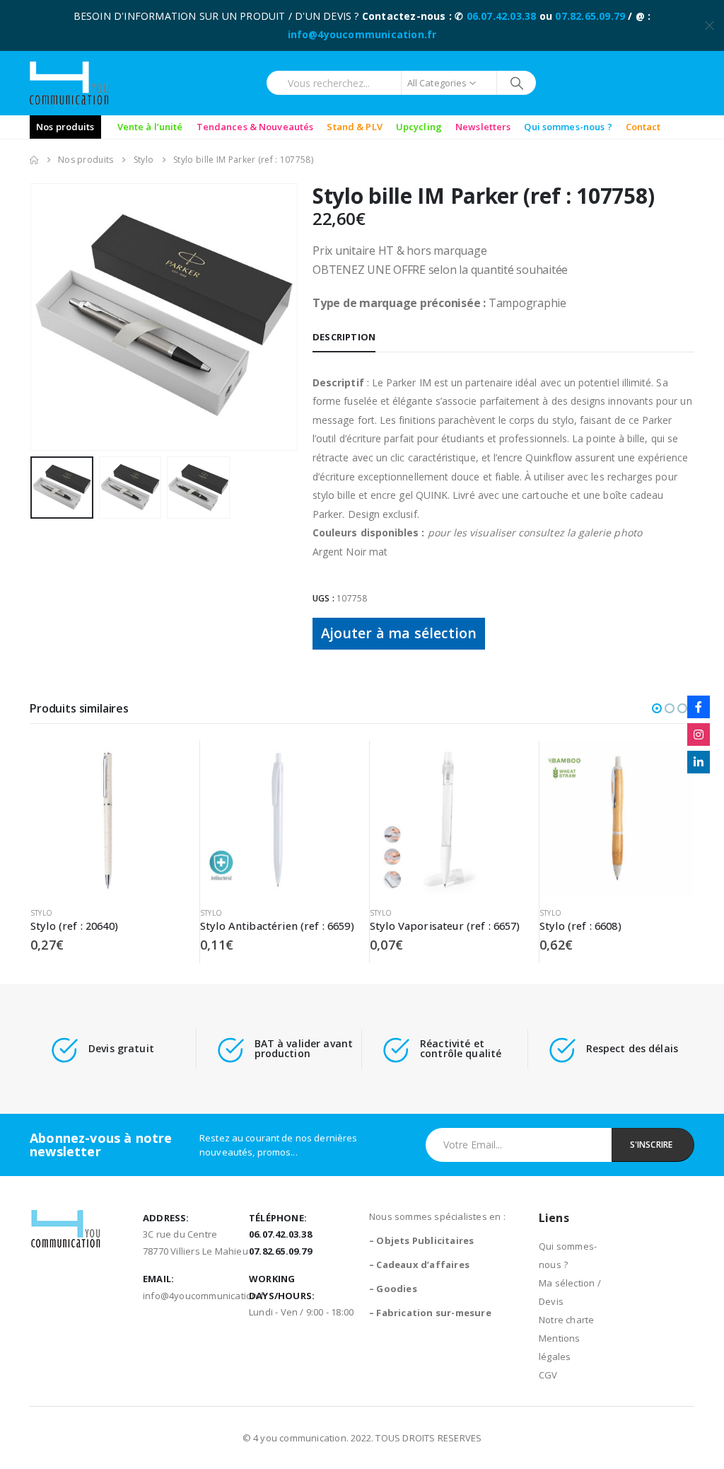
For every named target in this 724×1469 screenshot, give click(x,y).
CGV (548, 1375)
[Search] (516, 83)
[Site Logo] (69, 83)
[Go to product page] (107, 818)
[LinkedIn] (698, 762)
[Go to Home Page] (34, 160)
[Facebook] (698, 707)
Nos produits (65, 126)
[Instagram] (698, 734)
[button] (33, 317)
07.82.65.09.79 (590, 16)
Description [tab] (344, 336)
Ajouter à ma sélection (399, 633)
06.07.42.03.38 (502, 16)
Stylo (41, 913)
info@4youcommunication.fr (362, 34)
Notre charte (566, 1319)
